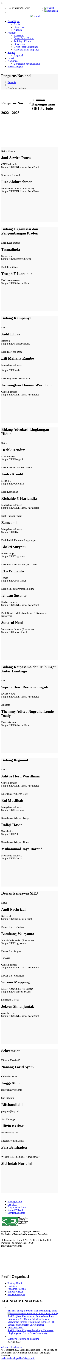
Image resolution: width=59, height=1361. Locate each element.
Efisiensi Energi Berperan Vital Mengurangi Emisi (32, 1310)
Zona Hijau (14, 21)
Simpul (11, 52)
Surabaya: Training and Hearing (23, 1338)
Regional (18, 55)
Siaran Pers (19, 27)
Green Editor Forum (24, 38)
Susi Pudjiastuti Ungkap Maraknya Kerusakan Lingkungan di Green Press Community (30, 1332)
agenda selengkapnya (11, 1347)
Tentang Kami (15, 1201)
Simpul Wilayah (15, 1210)
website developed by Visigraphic (18, 1358)
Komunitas (13, 61)
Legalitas (12, 1204)
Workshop (19, 35)
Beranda (12, 82)
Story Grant (19, 44)
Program (12, 32)
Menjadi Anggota (16, 1212)
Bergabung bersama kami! (27, 63)
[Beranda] (35, 16)
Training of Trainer (23, 41)
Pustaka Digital (15, 66)
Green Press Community (26, 46)
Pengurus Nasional (17, 1207)
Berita (17, 24)
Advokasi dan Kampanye (26, 49)
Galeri (11, 58)
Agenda (18, 30)
